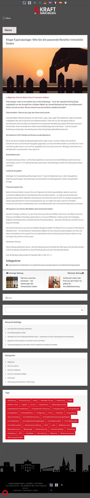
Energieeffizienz (27, 413)
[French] (55, 3)
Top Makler (29, 433)
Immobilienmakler (54, 421)
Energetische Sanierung (41, 409)
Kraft (46, 425)
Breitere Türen (13, 405)
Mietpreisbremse (14, 429)
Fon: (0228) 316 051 (12, 486)
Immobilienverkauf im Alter (17, 333)
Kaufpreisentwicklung (33, 425)
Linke (53, 425)
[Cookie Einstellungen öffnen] (5, 495)
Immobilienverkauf (15, 425)
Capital (24, 405)
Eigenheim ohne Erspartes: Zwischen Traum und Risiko (26, 341)
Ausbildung (12, 400)
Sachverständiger (57, 429)
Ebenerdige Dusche (59, 405)
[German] (45, 3)
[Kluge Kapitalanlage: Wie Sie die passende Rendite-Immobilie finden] (45, 70)
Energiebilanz (13, 413)
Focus (50, 413)
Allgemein (11, 97)
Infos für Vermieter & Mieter (38, 97)
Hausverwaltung (14, 417)
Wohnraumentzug (67, 433)
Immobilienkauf (13, 421)
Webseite (53, 433)
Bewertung (61, 400)
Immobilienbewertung (31, 417)
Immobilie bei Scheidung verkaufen (20, 329)
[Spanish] (60, 3)
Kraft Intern (11, 378)
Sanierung (71, 429)
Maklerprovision (65, 425)
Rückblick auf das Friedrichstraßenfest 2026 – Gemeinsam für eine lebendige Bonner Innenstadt (41, 337)
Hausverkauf (71, 413)
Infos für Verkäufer (14, 370)
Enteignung (41, 413)
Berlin (35, 400)
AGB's (36, 490)
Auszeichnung (24, 400)
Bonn (70, 400)
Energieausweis (59, 409)
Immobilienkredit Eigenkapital (69, 265)
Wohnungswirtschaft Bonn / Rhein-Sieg (21, 382)
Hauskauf (59, 413)
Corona (33, 405)
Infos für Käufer (22, 97)
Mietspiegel (28, 429)
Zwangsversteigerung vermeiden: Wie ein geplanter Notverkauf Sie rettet (32, 345)
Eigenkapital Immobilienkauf (19, 265)
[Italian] (65, 3)
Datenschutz (44, 405)
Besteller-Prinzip (47, 400)
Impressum (17, 490)
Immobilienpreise (71, 421)
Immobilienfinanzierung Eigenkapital (43, 265)
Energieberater (73, 409)
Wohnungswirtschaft (15, 437)
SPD (20, 433)
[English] (50, 3)
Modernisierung (41, 429)
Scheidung (11, 433)
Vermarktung (42, 433)
